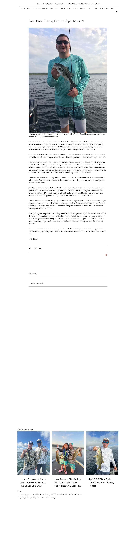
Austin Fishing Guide (39, 494)
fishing (28, 498)
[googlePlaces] (117, 12)
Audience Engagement (24, 494)
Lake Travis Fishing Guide (59, 494)
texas (50, 498)
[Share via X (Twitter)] (35, 249)
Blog (48, 494)
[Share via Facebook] (30, 249)
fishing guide (36, 498)
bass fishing (21, 498)
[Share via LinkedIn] (40, 249)
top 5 (54, 498)
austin (71, 494)
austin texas (78, 494)
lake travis (44, 498)
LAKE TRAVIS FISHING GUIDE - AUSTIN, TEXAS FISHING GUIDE (68, 3)
